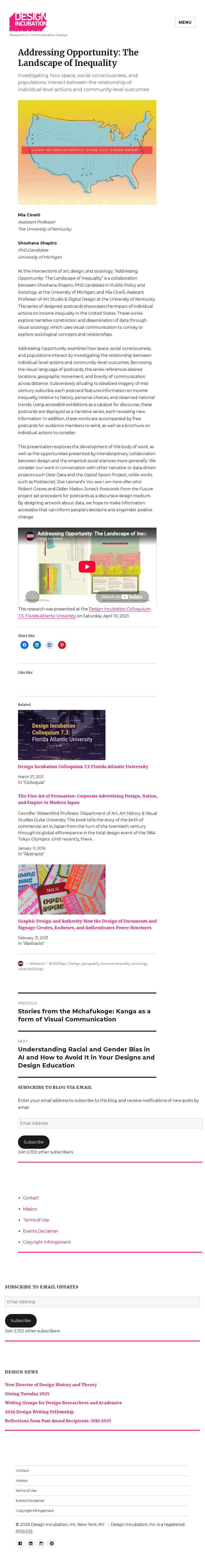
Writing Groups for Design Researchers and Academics (63, 1402)
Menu (185, 22)
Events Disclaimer (40, 1231)
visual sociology (30, 969)
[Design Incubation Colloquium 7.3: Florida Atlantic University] (90, 735)
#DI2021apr (58, 963)
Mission (30, 1209)
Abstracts (37, 963)
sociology (139, 963)
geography (91, 963)
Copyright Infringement (47, 1242)
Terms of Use (36, 1220)
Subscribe (34, 1142)
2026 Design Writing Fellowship (39, 1411)
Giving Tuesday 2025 (27, 1393)
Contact (31, 1198)
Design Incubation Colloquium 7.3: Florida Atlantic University (83, 766)
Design (74, 963)
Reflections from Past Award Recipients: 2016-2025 (58, 1420)
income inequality (115, 963)
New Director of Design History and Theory (51, 1384)
